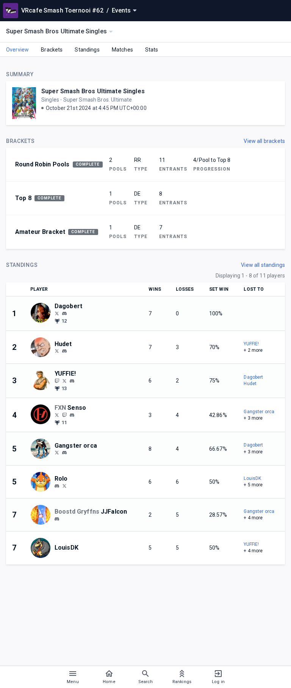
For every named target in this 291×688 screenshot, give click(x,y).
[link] (64, 313)
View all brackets (264, 141)
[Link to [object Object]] (42, 313)
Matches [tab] (122, 50)
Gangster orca (259, 411)
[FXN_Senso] (64, 415)
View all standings (263, 265)
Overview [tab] (17, 50)
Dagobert (253, 377)
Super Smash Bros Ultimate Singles (93, 91)
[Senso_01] (57, 415)
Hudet (250, 383)
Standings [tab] (87, 50)
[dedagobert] (64, 313)
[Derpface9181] (57, 453)
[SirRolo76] (64, 486)
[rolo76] (57, 486)
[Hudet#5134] (64, 351)
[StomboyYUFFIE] (57, 381)
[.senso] (72, 415)
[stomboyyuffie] (72, 381)
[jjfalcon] (57, 519)
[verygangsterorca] (64, 453)
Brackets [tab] (52, 50)
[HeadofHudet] (57, 351)
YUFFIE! (251, 343)
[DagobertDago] (57, 313)
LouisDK (252, 478)
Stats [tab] (151, 50)
